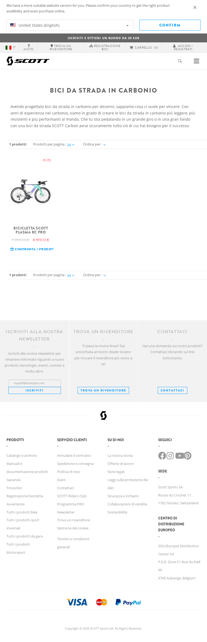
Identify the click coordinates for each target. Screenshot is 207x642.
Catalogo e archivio (21, 455)
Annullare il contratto (74, 455)
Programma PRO (70, 504)
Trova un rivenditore (103, 390)
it (14, 47)
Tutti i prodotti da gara (24, 536)
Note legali (116, 471)
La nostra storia (120, 455)
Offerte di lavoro (121, 463)
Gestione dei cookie (72, 528)
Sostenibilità (117, 512)
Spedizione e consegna (75, 463)
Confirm (170, 25)
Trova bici (14, 487)
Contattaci (65, 487)
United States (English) (38, 25)
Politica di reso (68, 471)
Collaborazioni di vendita (127, 504)
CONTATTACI (172, 390)
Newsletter (66, 512)
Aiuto (61, 479)
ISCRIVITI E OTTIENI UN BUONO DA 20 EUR (103, 38)
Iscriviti (35, 390)
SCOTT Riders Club (72, 496)
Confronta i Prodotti (35, 249)
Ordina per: (92, 144)
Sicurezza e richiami (123, 496)
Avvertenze (15, 504)
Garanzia (13, 479)
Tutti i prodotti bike (21, 512)
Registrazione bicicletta (24, 496)
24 (69, 145)
